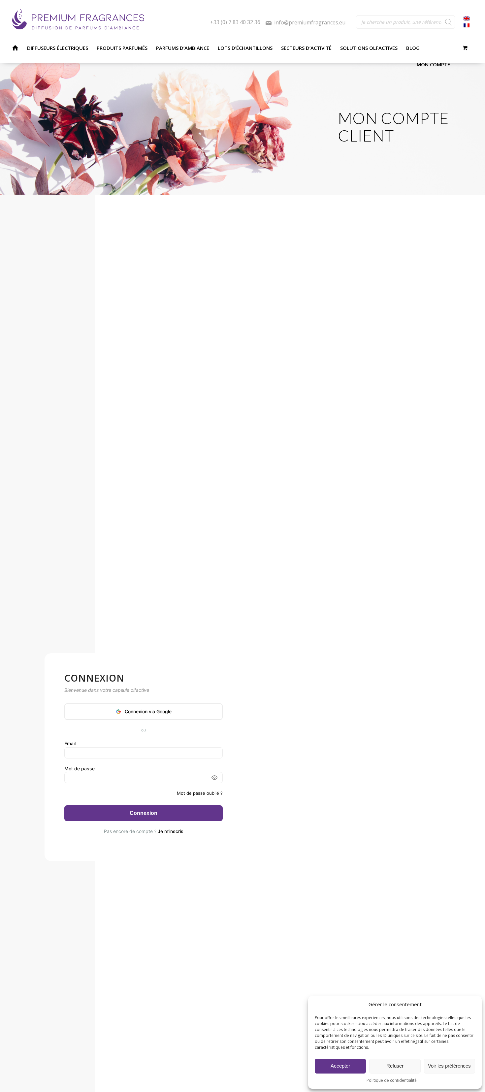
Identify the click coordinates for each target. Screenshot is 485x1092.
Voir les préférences (449, 1066)
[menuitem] (15, 48)
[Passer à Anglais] (466, 18)
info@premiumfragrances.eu (309, 22)
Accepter (340, 1066)
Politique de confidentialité (392, 1080)
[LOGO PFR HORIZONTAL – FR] (111, 20)
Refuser (395, 1066)
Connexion (143, 813)
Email (70, 743)
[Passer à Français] (466, 25)
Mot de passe (79, 768)
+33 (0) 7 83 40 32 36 (235, 22)
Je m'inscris (170, 831)
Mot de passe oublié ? (200, 793)
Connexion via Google (148, 711)
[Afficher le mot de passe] (214, 777)
